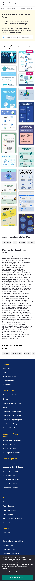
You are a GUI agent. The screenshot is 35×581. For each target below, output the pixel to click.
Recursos (6, 368)
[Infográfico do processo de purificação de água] (8, 76)
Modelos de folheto (10, 475)
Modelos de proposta (10, 488)
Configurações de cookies (17, 572)
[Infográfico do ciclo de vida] (8, 175)
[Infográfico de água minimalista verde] (8, 193)
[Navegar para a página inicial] (10, 3)
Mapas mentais (16, 353)
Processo (22, 242)
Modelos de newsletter (11, 479)
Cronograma (7, 242)
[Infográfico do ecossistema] (26, 80)
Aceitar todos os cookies (17, 577)
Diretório (6, 372)
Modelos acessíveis (9, 492)
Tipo (30, 47)
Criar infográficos (11, 8)
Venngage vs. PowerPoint (12, 440)
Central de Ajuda (9, 549)
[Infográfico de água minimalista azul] (26, 112)
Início (2, 8)
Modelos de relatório (10, 483)
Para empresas (8, 514)
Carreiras (6, 537)
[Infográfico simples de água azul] (26, 179)
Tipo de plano (11, 47)
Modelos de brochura (10, 471)
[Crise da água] (26, 61)
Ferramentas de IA (9, 376)
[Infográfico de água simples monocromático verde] (26, 157)
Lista (15, 242)
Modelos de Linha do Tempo (13, 467)
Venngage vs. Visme (10, 449)
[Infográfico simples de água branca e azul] (8, 120)
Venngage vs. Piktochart (11, 453)
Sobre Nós (7, 533)
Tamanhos (21, 47)
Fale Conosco (8, 545)
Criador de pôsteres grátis (12, 415)
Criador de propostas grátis (12, 420)
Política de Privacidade (11, 553)
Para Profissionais (9, 510)
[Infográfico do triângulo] (26, 94)
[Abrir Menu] (31, 3)
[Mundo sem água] (8, 98)
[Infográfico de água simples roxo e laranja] (26, 135)
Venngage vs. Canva (10, 444)
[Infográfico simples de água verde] (8, 143)
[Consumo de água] (8, 161)
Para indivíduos (8, 506)
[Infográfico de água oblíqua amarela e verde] (8, 216)
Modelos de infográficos (26, 8)
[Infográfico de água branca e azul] (26, 202)
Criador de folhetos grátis (12, 411)
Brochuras (6, 353)
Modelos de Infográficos (11, 463)
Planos (5, 502)
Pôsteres (27, 353)
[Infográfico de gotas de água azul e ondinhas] (26, 224)
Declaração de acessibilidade (13, 541)
